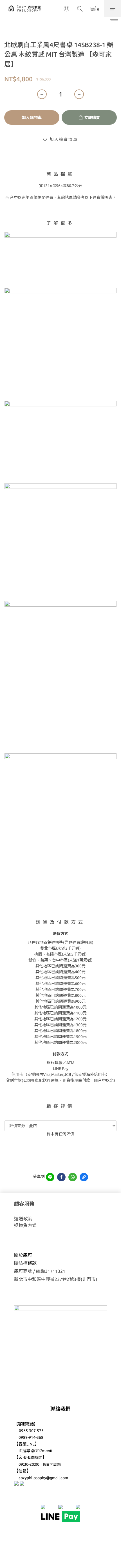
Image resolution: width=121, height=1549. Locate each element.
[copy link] (84, 1177)
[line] (50, 1177)
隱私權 (21, 1262)
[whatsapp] (72, 1177)
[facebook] (61, 1177)
